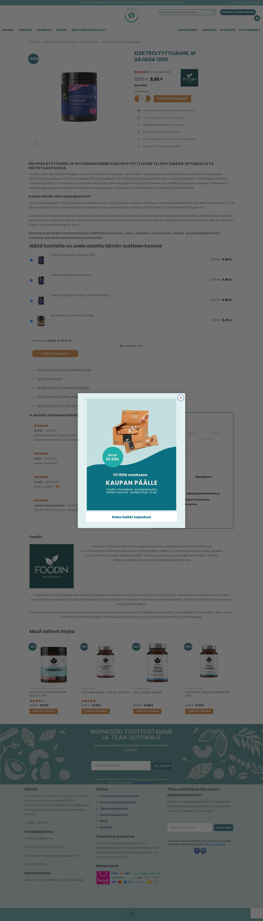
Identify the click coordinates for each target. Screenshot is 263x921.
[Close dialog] (180, 398)
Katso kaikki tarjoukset (131, 517)
